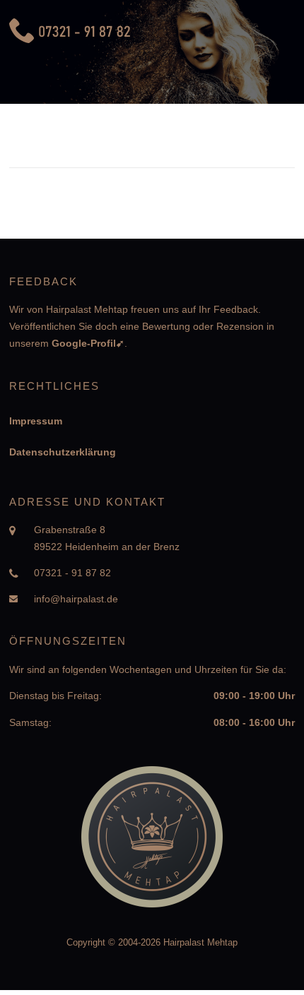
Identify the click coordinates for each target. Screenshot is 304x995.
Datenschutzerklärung (62, 452)
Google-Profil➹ (88, 343)
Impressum (35, 421)
